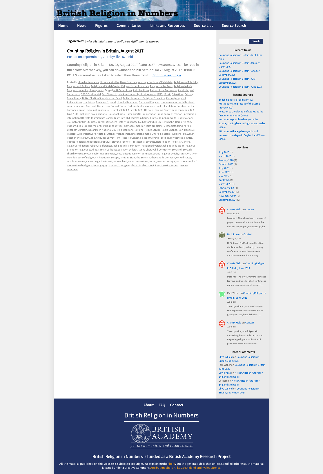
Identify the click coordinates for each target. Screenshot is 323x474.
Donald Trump (119, 106)
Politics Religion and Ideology (83, 141)
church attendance (88, 82)
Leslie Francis (84, 125)
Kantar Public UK (151, 121)
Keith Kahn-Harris (172, 121)
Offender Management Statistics (124, 133)
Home (63, 25)
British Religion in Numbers (161, 415)
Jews (155, 117)
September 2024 (228, 199)
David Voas (225, 372)
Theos (154, 157)
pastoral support (171, 133)
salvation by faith (127, 149)
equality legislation (165, 106)
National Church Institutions (117, 129)
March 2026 (225, 156)
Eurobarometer (185, 106)
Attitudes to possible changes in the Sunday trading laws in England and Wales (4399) (242, 123)
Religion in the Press (161, 86)
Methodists (169, 125)
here (172, 464)
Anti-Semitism (141, 90)
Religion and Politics (78, 86)
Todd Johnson (167, 157)
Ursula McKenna (76, 161)
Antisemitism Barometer (163, 90)
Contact (249, 209)
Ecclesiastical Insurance (140, 106)
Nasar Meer (94, 129)
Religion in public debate (135, 86)
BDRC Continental (91, 94)
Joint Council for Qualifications (176, 117)
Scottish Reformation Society (100, 153)
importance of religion (170, 114)
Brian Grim (177, 94)
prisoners (125, 141)
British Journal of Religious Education (144, 98)
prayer (115, 141)
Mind (180, 125)
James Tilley (113, 117)
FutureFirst (116, 110)
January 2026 (226, 160)
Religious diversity (152, 145)
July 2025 (224, 168)
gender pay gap (180, 110)
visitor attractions (138, 161)
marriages (128, 125)
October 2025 (226, 164)
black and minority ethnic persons (137, 94)
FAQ (162, 404)
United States (183, 157)
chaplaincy (89, 102)
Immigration (149, 114)
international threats (78, 117)
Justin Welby (134, 121)
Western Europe (166, 161)
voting (152, 161)
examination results (98, 110)
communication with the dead (177, 102)
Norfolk (101, 133)
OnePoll (156, 133)
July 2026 (224, 152)
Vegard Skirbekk (103, 161)
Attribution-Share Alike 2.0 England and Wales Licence (185, 468)
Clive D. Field (123, 56)
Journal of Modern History (111, 121)
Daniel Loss (103, 106)
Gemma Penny (162, 110)
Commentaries (129, 25)
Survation (184, 153)
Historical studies (109, 82)
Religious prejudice (77, 90)
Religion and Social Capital (105, 86)
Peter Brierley (74, 137)
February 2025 (226, 187)
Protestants (138, 141)
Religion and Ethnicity (186, 82)
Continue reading (166, 75)
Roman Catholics (107, 149)
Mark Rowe (233, 234)
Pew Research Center (127, 137)
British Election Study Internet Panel (102, 98)
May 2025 (224, 176)
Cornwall (91, 106)
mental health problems (149, 125)
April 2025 (224, 180)
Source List (203, 25)
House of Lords (116, 114)
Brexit (167, 94)
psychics (150, 141)
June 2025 (224, 172)
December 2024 (227, 191)
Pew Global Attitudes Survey (98, 137)
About (148, 404)
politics (188, 137)
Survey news (96, 90)
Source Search (234, 25)
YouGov (113, 165)
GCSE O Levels (145, 110)
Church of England (149, 102)
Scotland (177, 149)
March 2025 (225, 184)
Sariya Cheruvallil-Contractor (154, 149)
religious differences (101, 145)
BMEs (160, 94)
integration (189, 114)
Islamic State (98, 117)
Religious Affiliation (78, 145)
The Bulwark (143, 157)
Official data (165, 82)
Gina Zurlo (72, 114)
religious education (174, 145)
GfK (192, 110)
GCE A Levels (130, 110)
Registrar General (181, 141)
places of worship (150, 137)
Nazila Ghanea (169, 129)
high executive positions (93, 114)
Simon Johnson (143, 153)
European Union (76, 110)
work (179, 161)
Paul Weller (188, 133)
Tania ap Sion (127, 157)
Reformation (163, 141)
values (89, 161)
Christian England (106, 102)
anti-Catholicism (122, 90)
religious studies (88, 149)
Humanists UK (134, 114)
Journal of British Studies (81, 121)
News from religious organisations (139, 82)
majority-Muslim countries (107, 125)
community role (76, 106)
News (81, 25)
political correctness (172, 137)
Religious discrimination (126, 145)
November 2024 (227, 195)
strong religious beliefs (165, 153)
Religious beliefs (183, 86)
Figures (101, 25)
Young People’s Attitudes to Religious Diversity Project (148, 165)
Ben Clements (109, 94)
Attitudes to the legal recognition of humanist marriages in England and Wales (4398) (242, 135)
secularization (125, 153)
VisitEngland (120, 161)
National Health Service (147, 129)
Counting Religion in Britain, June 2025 (240, 86)
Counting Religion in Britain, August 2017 (105, 51)
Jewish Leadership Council (136, 117)
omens (147, 133)
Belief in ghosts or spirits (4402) (236, 99)
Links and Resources (167, 25)
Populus (106, 141)
